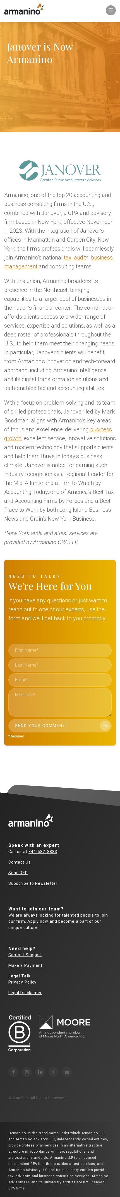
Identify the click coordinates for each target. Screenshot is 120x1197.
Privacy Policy (22, 982)
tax (67, 257)
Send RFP (18, 873)
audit (80, 257)
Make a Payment (25, 965)
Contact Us (19, 862)
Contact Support (25, 955)
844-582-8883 (42, 851)
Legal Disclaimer (25, 993)
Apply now (38, 921)
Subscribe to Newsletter (32, 883)
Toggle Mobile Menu (111, 10)
